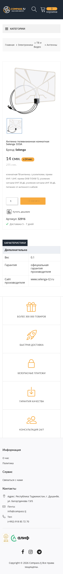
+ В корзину (33, 201)
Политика (8, 463)
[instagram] (30, 551)
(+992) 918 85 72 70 (18, 521)
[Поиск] (34, 11)
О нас (6, 458)
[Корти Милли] (6, 538)
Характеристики (15, 242)
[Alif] (19, 538)
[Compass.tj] (14, 9)
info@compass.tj (17, 511)
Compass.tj (35, 562)
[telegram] (39, 551)
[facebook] (22, 551)
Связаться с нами (13, 480)
